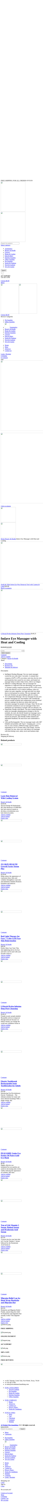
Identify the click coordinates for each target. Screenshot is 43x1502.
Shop (10, 1414)
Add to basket (6, 653)
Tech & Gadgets (10, 265)
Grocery (7, 252)
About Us (12, 1404)
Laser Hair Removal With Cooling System (9, 797)
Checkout (12, 1418)
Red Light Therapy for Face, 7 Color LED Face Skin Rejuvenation (11, 938)
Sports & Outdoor (10, 263)
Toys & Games (9, 267)
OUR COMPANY (11, 1400)
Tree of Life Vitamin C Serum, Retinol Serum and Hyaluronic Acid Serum (10, 1228)
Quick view (4, 818)
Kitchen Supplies (10, 258)
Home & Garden (10, 254)
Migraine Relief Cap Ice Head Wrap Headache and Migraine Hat (10, 1300)
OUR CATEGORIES (12, 1388)
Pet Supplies (9, 261)
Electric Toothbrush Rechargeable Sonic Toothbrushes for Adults (11, 1083)
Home (3, 539)
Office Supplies (10, 259)
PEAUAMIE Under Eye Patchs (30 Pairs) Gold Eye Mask (11, 1155)
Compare (12, 1420)
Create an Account (6, 1493)
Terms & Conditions (15, 1409)
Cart (10, 1416)
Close (2, 1482)
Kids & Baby (9, 256)
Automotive (8, 249)
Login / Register (10, 1477)
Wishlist (11, 1422)
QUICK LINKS (10, 1412)
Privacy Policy (13, 1407)
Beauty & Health (10, 250)
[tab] (23, 664)
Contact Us (12, 1405)
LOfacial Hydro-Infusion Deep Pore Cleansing (16, 633)
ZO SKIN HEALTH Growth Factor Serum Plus (10, 866)
